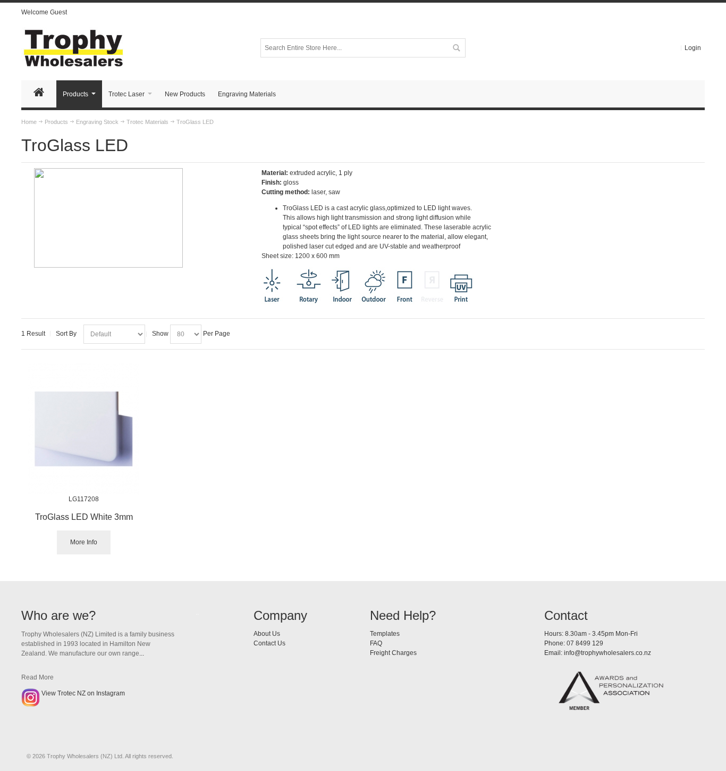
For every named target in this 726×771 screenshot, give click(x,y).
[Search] (456, 47)
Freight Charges (393, 653)
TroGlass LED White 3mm (84, 516)
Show (160, 333)
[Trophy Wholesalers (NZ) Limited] (87, 47)
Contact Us (269, 643)
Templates (385, 633)
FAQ (376, 643)
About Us (267, 633)
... (141, 653)
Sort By (66, 333)
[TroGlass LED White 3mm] (83, 428)
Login (693, 48)
